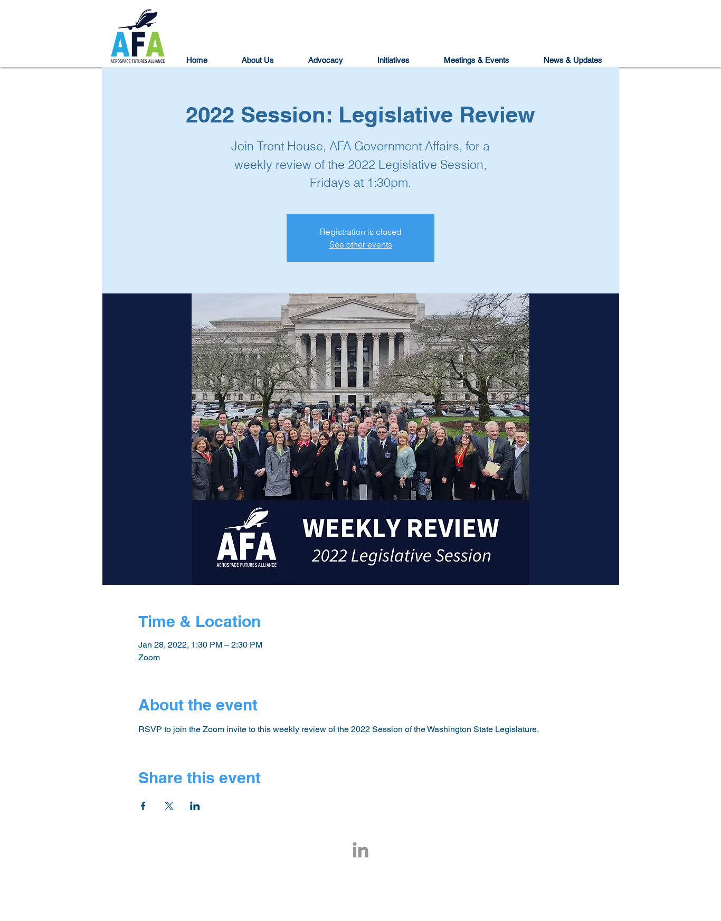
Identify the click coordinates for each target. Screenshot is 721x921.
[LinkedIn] (360, 850)
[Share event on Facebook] (143, 806)
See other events (360, 244)
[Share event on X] (169, 806)
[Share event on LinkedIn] (195, 806)
